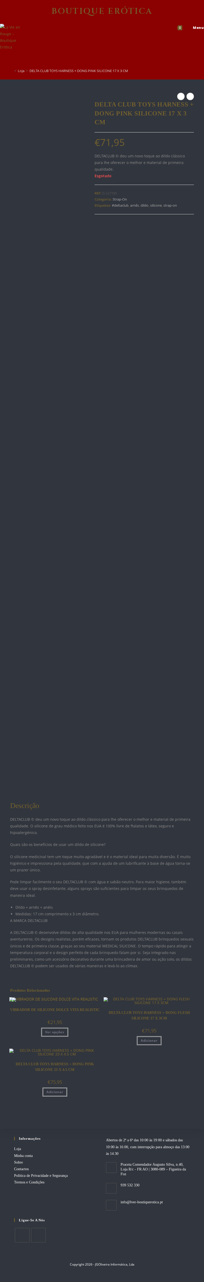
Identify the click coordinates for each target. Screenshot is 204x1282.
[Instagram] (38, 1235)
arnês (134, 205)
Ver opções (54, 1032)
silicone (156, 205)
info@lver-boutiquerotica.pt (142, 1202)
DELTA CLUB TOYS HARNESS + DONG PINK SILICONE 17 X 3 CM (78, 70)
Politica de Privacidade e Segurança (41, 1176)
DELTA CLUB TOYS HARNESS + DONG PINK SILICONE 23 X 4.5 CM (55, 1067)
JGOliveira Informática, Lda (114, 1264)
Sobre (18, 1162)
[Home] (11, 70)
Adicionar (149, 1040)
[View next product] (190, 96)
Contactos (21, 1169)
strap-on (170, 205)
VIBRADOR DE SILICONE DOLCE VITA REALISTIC (55, 1010)
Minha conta (23, 1156)
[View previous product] (181, 96)
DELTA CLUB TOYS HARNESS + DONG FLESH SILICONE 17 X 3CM (149, 1015)
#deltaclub (120, 205)
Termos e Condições (29, 1182)
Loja (17, 1149)
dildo (144, 205)
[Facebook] (22, 1235)
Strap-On (120, 199)
